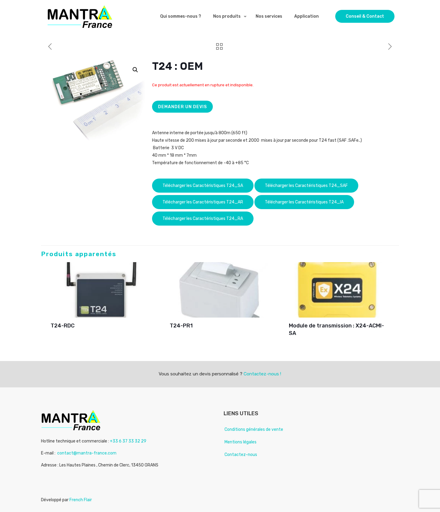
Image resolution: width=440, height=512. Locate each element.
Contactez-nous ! (262, 374)
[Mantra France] (80, 16)
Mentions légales (240, 442)
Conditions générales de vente (253, 429)
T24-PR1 (181, 325)
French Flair (80, 499)
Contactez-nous (240, 454)
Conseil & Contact (365, 16)
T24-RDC (63, 325)
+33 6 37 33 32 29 (128, 441)
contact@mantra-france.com (86, 453)
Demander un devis (182, 106)
